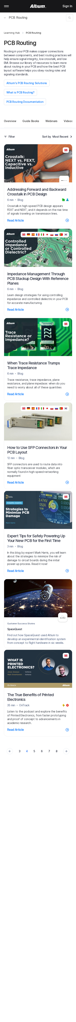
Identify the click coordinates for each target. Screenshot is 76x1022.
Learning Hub (12, 32)
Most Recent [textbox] (60, 136)
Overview (10, 121)
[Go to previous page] (10, 751)
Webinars (51, 121)
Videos (68, 121)
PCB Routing (18, 17)
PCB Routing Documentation (24, 101)
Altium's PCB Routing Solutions (26, 83)
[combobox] (62, 136)
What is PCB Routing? (20, 92)
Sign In (67, 6)
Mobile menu (6, 6)
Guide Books (30, 121)
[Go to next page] (66, 751)
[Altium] (38, 6)
